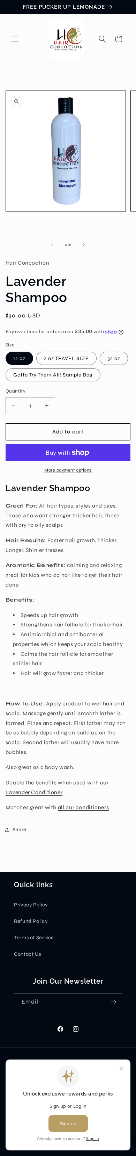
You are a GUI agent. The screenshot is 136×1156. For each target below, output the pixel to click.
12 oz (19, 358)
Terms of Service (34, 937)
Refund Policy (30, 921)
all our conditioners (83, 807)
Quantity (15, 391)
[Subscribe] (114, 1001)
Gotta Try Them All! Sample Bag (53, 375)
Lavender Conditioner (34, 792)
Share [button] (20, 829)
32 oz (113, 358)
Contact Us (27, 954)
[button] (15, 39)
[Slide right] (83, 244)
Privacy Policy (31, 905)
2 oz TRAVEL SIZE (66, 358)
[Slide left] (52, 244)
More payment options (68, 470)
